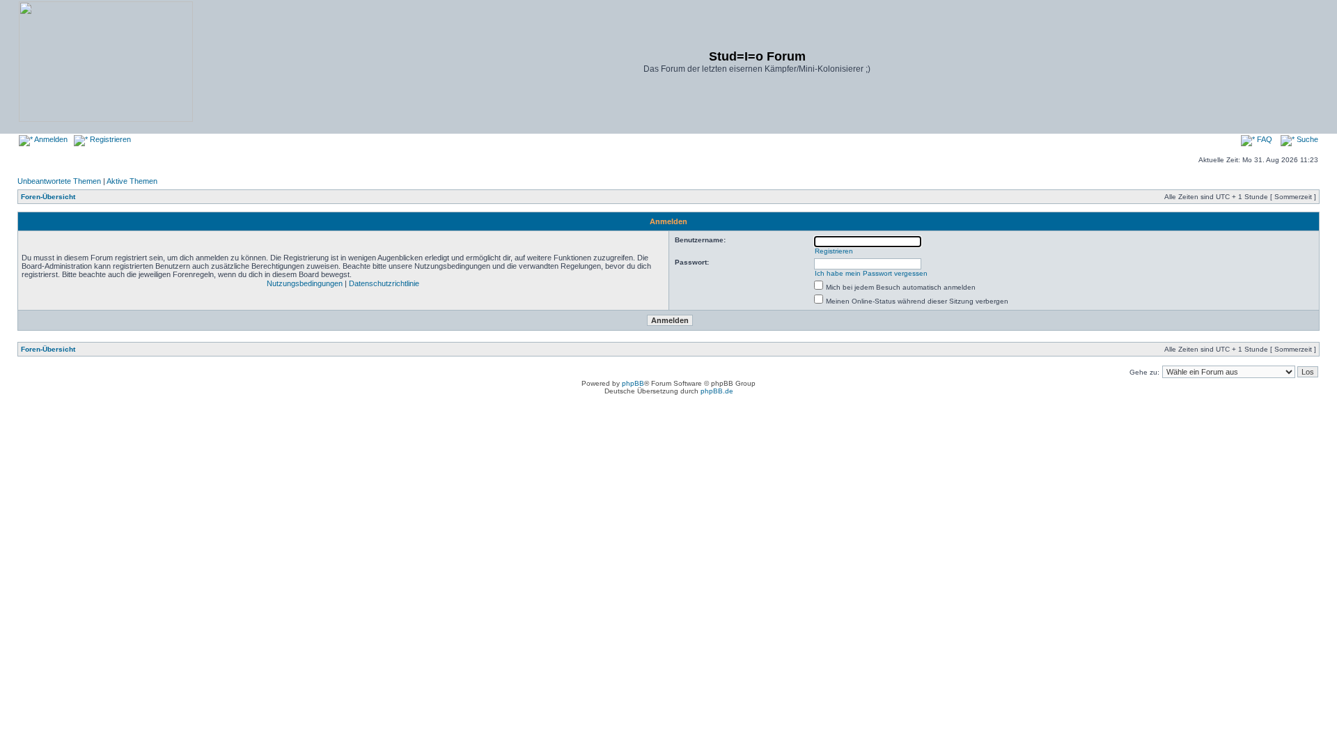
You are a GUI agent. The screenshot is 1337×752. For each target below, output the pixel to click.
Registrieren (109, 139)
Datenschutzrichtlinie (384, 283)
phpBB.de (717, 391)
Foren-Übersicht (48, 197)
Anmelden (50, 139)
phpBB (633, 383)
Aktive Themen (132, 181)
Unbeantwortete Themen (59, 181)
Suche (1306, 139)
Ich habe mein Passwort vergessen (871, 273)
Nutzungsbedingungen (305, 283)
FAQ (1263, 139)
